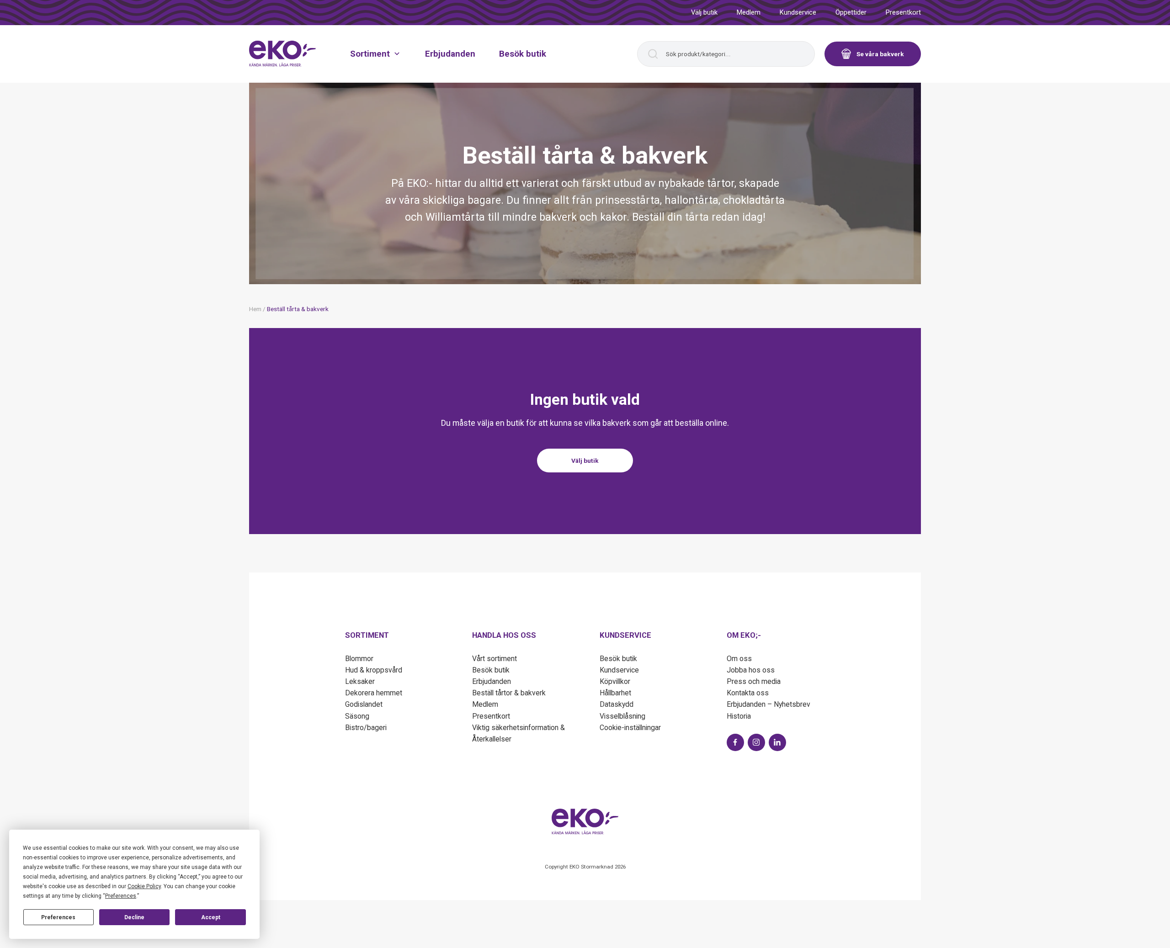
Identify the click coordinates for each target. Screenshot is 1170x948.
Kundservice (798, 12)
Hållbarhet (615, 692)
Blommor (359, 658)
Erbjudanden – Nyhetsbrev (768, 704)
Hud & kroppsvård (373, 670)
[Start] (282, 53)
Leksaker (360, 681)
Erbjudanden (450, 53)
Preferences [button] (120, 896)
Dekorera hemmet (373, 692)
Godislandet (364, 704)
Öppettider (851, 12)
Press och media (754, 681)
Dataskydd (616, 704)
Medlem (748, 12)
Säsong (357, 716)
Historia (739, 716)
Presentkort (903, 12)
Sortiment (370, 53)
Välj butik (704, 12)
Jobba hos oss (751, 670)
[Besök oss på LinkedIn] (777, 742)
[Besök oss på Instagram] (756, 742)
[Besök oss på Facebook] (735, 742)
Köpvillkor (615, 681)
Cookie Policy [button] (144, 886)
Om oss (739, 658)
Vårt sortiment (494, 658)
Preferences (58, 917)
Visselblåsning (622, 716)
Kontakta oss (748, 692)
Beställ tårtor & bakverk (509, 692)
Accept (210, 917)
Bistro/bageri (366, 727)
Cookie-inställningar (630, 727)
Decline (134, 917)
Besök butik (522, 53)
